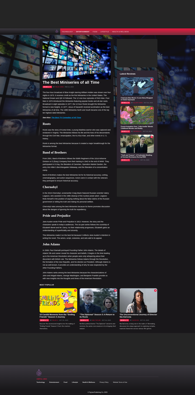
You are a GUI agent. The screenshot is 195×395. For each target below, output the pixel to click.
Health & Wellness (120, 31)
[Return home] (57, 32)
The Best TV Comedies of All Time (66, 118)
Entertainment (82, 31)
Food (95, 31)
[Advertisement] (97, 14)
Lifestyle (105, 31)
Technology (67, 31)
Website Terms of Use (120, 382)
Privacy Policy (104, 382)
